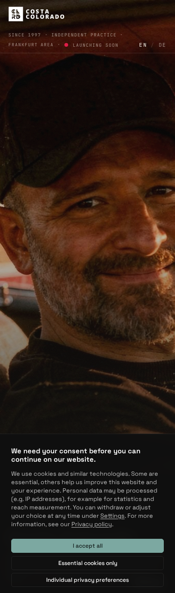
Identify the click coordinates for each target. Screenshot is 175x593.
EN (143, 45)
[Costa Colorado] (36, 14)
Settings (112, 516)
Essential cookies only (87, 563)
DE (163, 45)
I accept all (88, 546)
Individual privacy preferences (87, 580)
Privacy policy (91, 524)
